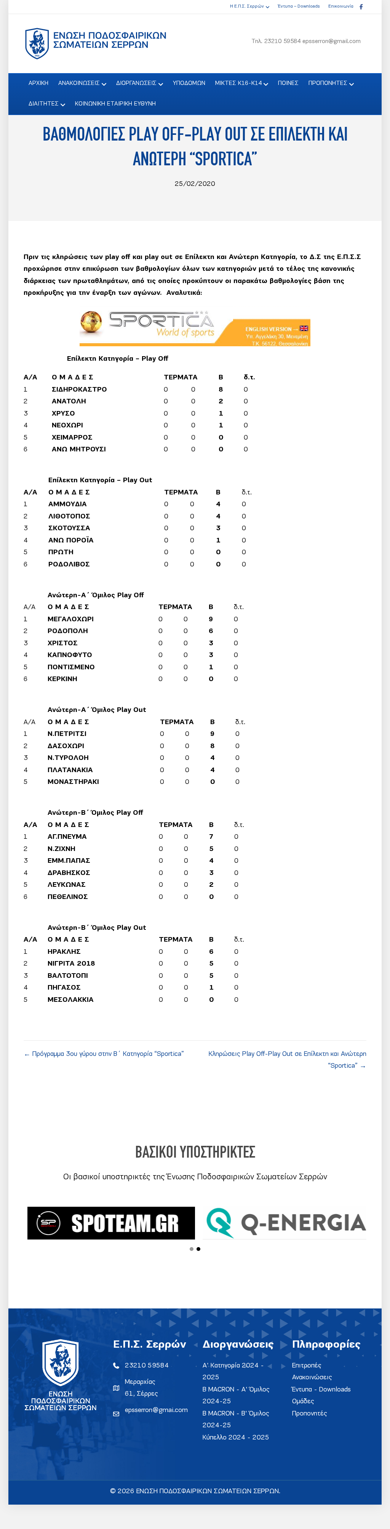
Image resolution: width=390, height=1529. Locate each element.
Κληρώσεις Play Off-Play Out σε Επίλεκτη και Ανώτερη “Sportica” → (287, 1060)
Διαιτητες (44, 104)
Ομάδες (303, 1401)
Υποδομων (189, 83)
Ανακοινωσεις (79, 83)
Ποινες (288, 83)
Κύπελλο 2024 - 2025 (236, 1437)
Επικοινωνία (340, 6)
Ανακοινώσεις (312, 1377)
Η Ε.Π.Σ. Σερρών (247, 6)
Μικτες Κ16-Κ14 (238, 83)
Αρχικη (38, 83)
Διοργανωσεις (136, 83)
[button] (191, 1249)
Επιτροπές (306, 1365)
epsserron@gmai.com (156, 1410)
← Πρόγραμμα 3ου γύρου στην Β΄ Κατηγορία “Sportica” (104, 1054)
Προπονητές (309, 1413)
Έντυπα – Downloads (299, 6)
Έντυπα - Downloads (321, 1389)
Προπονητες (327, 83)
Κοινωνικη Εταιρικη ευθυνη (115, 104)
